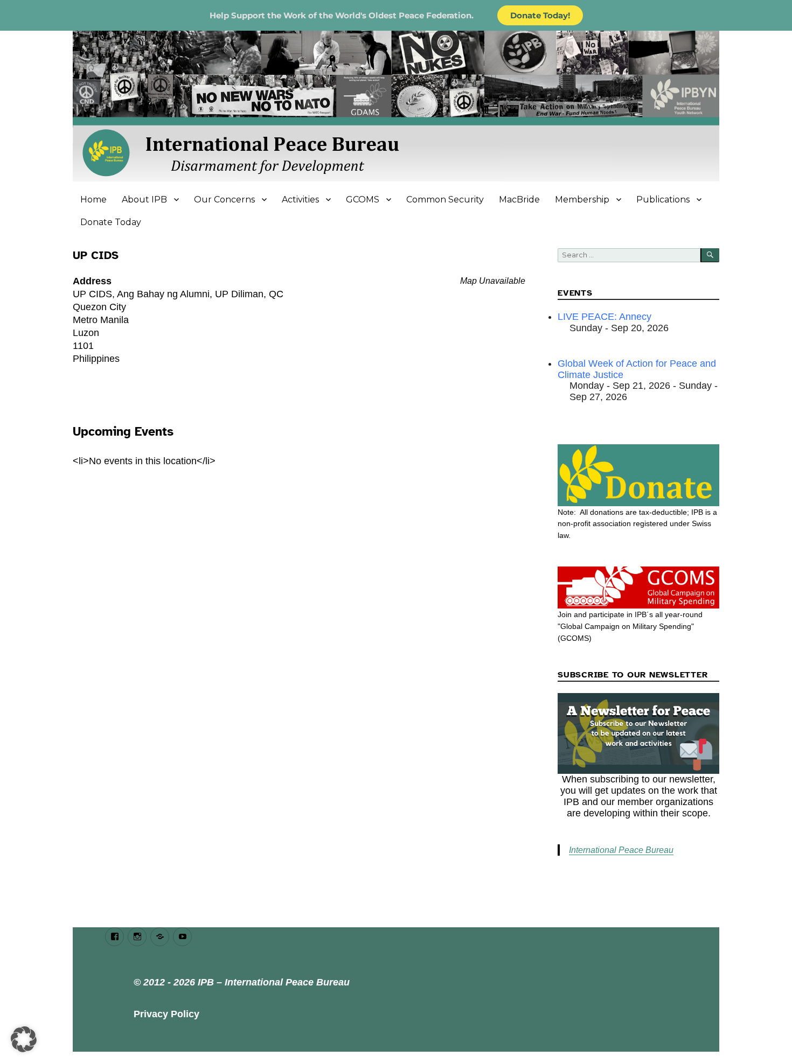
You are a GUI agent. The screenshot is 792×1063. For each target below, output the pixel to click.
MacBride (519, 199)
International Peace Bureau (621, 850)
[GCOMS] (638, 588)
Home (93, 199)
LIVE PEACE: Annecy (604, 316)
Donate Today (110, 222)
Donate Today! (540, 15)
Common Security (445, 199)
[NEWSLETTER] (638, 733)
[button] (23, 1039)
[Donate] (638, 475)
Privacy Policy (166, 1014)
